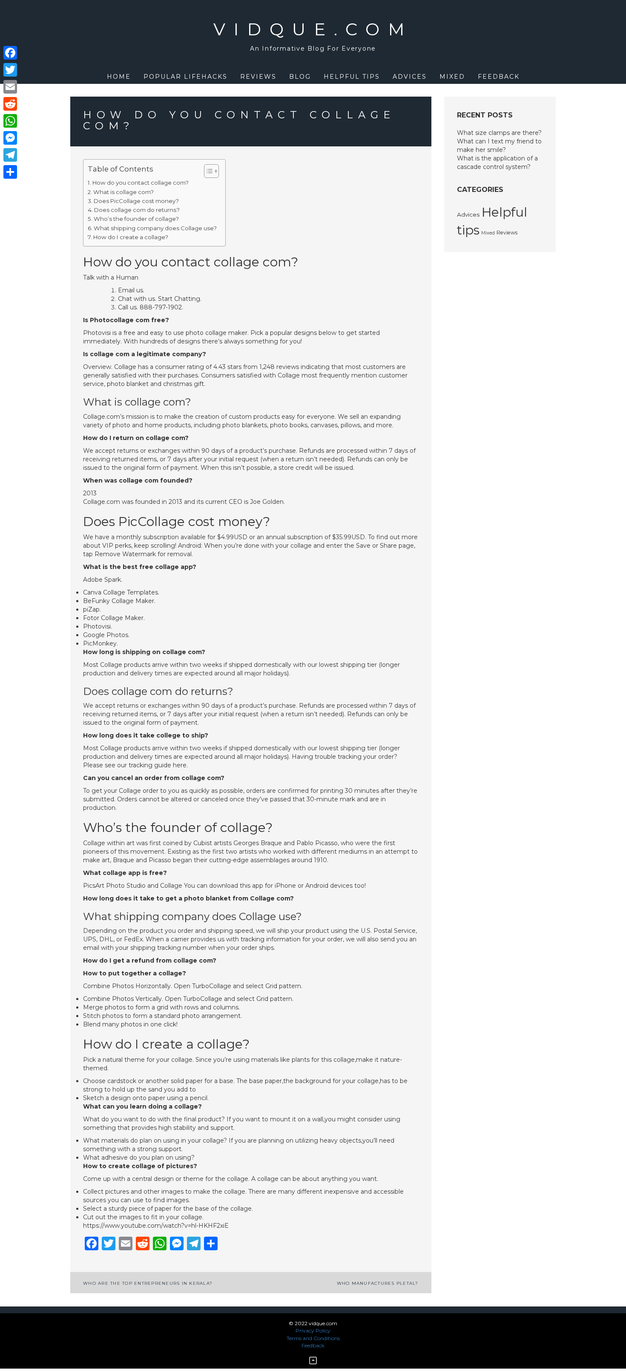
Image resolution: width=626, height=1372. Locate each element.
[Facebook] (10, 52)
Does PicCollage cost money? (136, 200)
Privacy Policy (313, 1330)
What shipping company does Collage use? (155, 228)
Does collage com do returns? (137, 209)
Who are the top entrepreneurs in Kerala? (147, 1283)
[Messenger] (10, 137)
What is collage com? (123, 192)
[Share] (10, 171)
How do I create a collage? (130, 237)
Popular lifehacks (185, 76)
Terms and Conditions (313, 1338)
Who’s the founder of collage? (136, 218)
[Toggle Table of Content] (207, 171)
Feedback (499, 76)
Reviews (258, 76)
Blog (300, 76)
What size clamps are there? (499, 133)
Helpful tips (352, 76)
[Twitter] (10, 69)
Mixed (452, 76)
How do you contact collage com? (140, 182)
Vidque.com (313, 29)
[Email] (10, 86)
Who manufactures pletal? (378, 1283)
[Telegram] (10, 154)
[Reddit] (10, 103)
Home (119, 76)
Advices (410, 76)
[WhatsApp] (10, 120)
